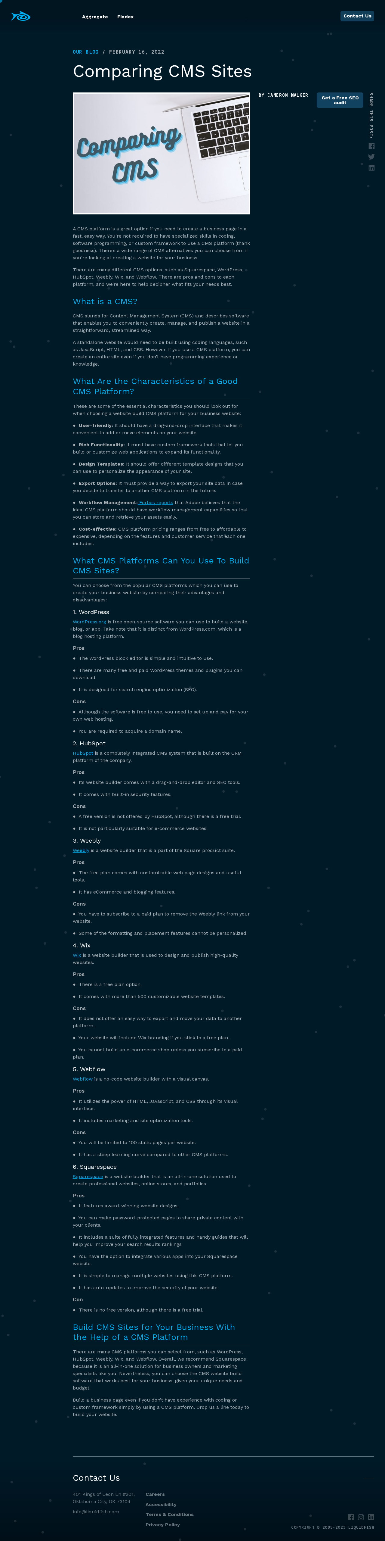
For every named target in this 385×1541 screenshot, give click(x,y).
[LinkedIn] (371, 1517)
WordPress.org (89, 622)
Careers (155, 1494)
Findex (125, 17)
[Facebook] (351, 1517)
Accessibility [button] (161, 1504)
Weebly (81, 850)
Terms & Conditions (170, 1514)
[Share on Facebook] (372, 146)
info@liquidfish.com (96, 1511)
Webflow (83, 1079)
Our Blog (86, 52)
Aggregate (95, 17)
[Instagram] (361, 1517)
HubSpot (83, 753)
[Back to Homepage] (21, 16)
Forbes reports (155, 502)
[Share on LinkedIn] (372, 168)
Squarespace (88, 1176)
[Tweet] (371, 157)
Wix (77, 955)
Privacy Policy (163, 1524)
